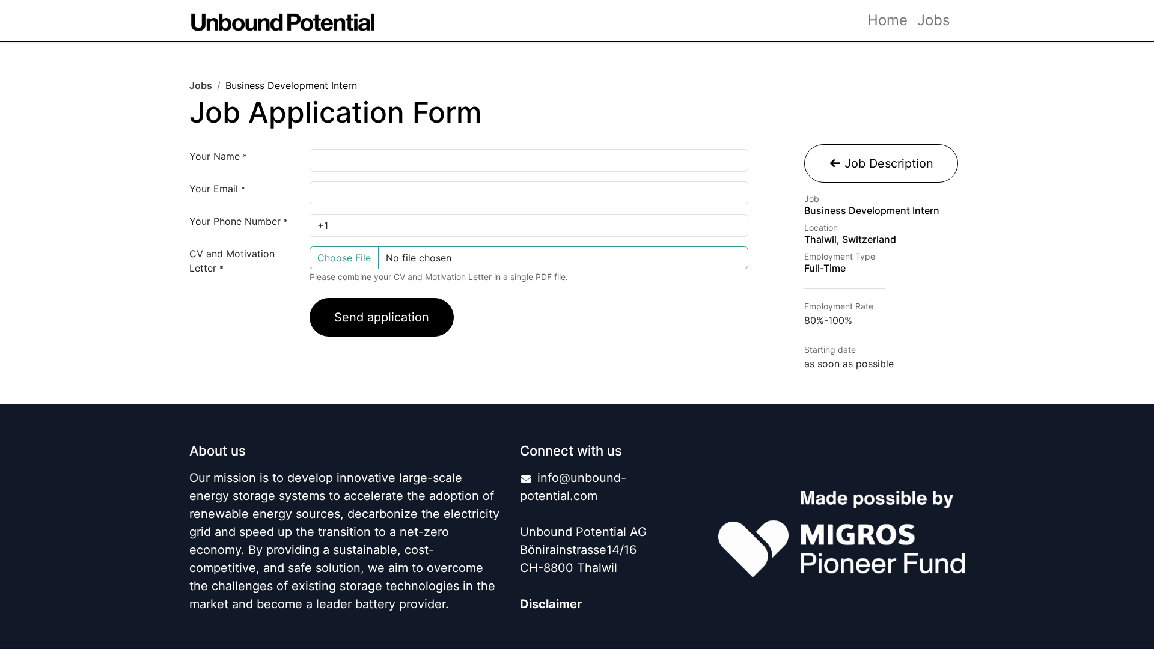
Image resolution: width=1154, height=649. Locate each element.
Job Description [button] (887, 163)
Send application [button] (381, 317)
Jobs (200, 85)
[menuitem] (887, 20)
